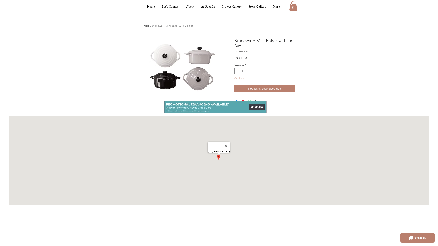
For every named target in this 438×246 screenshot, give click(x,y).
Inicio (146, 25)
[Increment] (247, 71)
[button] (293, 6)
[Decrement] (237, 71)
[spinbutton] (242, 71)
